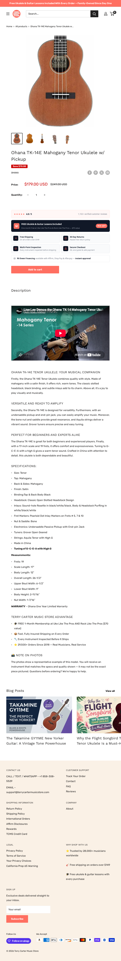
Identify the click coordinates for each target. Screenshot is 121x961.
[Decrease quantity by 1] (28, 195)
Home (9, 26)
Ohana (15, 172)
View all (110, 690)
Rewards (11, 828)
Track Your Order (76, 776)
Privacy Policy (14, 850)
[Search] (94, 13)
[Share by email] (107, 172)
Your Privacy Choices (18, 860)
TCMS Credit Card (16, 833)
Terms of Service (16, 855)
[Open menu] (7, 14)
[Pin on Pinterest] (95, 172)
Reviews (71, 791)
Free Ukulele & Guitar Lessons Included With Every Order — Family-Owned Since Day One (60, 3)
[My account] (105, 14)
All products (21, 26)
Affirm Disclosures (17, 823)
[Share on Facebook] (89, 172)
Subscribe (17, 918)
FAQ (68, 786)
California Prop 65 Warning (22, 865)
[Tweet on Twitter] (101, 172)
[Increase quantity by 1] (44, 195)
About (69, 808)
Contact (70, 781)
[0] (112, 14)
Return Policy (14, 808)
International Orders (18, 818)
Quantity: (17, 194)
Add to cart (35, 269)
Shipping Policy (15, 813)
